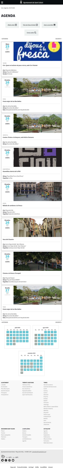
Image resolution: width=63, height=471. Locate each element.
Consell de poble (26, 435)
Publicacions (47, 437)
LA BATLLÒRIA (26, 429)
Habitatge (46, 404)
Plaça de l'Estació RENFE (13, 280)
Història (3, 439)
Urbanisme (46, 424)
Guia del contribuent (27, 392)
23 (11, 341)
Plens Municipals (5, 388)
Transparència (4, 394)
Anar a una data (48, 25)
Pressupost (4, 392)
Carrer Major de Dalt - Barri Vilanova (16, 246)
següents (58, 38)
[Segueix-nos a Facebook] (6, 461)
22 (7, 341)
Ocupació (46, 412)
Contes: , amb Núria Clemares (18, 137)
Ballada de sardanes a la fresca (12, 205)
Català (45, 388)
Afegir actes (11, 25)
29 (7, 344)
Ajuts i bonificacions (27, 394)
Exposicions (47, 435)
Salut (45, 420)
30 (11, 344)
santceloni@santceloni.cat (39, 452)
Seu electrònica (26, 388)
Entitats (45, 398)
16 (11, 338)
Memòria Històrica (48, 408)
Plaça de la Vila (11, 212)
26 (20, 341)
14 (27, 335)
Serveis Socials (47, 422)
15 (7, 338)
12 (20, 335)
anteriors (4, 38)
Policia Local (47, 414)
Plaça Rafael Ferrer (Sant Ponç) (15, 176)
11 (17, 335)
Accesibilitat (43, 467)
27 (24, 341)
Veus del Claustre (8, 239)
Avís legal (31, 467)
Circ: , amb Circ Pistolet (20, 65)
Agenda (6, 8)
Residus (45, 418)
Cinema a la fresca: (12, 273)
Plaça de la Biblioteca (12, 72)
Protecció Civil (47, 416)
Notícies (46, 433)
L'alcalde (3, 384)
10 (14, 335)
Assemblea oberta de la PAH (12, 171)
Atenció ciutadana (48, 384)
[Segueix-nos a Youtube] (13, 461)
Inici (2, 8)
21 (27, 338)
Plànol (2, 431)
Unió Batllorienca (26, 439)
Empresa (46, 396)
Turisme (3, 433)
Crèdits (37, 467)
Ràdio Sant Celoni (48, 443)
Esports (45, 400)
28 (27, 341)
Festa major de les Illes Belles (12, 101)
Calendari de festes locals (50, 386)
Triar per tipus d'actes (29, 25)
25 (17, 341)
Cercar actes (30, 32)
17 (52, 338)
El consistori (4, 386)
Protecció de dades (22, 467)
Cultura (45, 392)
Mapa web (13, 467)
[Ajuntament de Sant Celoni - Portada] (31, 2)
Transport (24, 437)
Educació (46, 394)
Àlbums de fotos (48, 439)
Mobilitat (46, 410)
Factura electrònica (27, 386)
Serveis (24, 433)
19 (20, 338)
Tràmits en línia (26, 384)
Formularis (46, 441)
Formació (46, 402)
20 (24, 338)
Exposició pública (26, 390)
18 (17, 338)
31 (52, 344)
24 (52, 341)
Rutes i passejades (5, 435)
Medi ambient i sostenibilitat (51, 406)
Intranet (50, 467)
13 (24, 335)
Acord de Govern (5, 390)
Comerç (46, 390)
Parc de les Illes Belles (12, 108)
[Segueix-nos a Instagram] (10, 461)
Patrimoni (3, 437)
